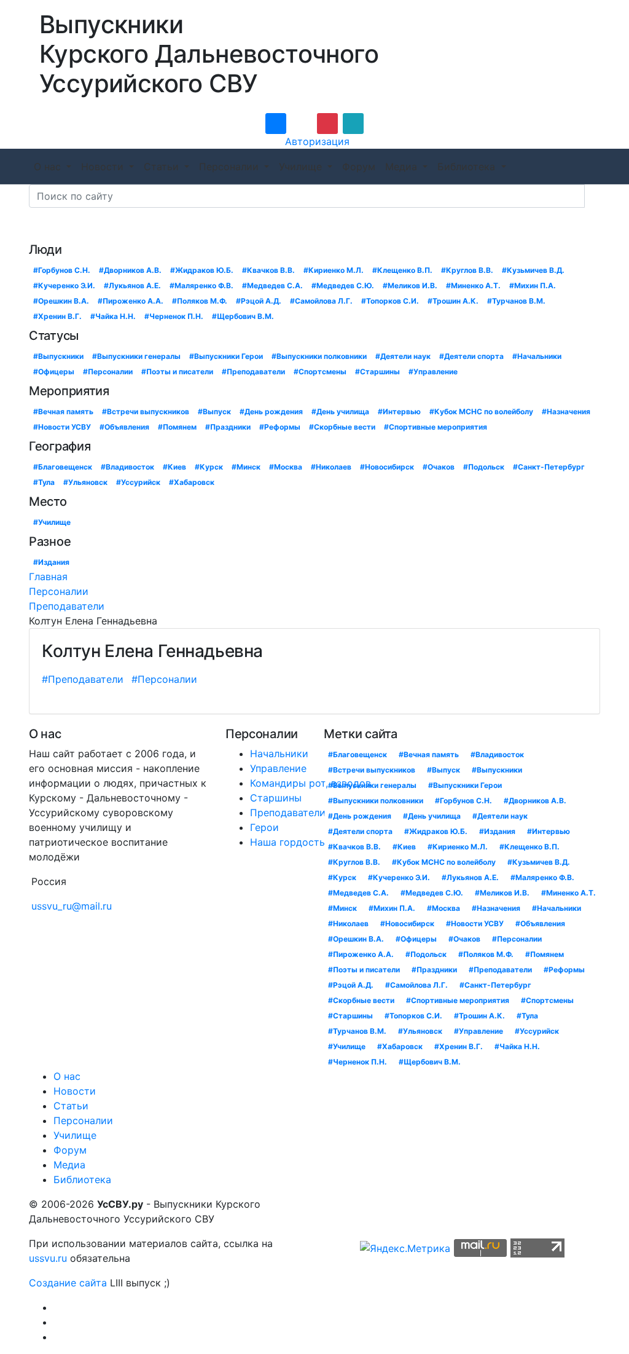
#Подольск (483, 466)
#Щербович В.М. (243, 316)
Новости (104, 166)
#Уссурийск (138, 482)
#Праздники (228, 426)
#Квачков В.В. (268, 270)
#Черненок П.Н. (173, 316)
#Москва (285, 466)
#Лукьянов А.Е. (132, 285)
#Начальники (536, 356)
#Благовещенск (62, 466)
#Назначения (566, 411)
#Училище (52, 522)
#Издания (51, 562)
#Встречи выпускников (145, 411)
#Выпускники (58, 356)
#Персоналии (108, 371)
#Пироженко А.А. (130, 300)
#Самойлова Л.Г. (321, 300)
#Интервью (399, 411)
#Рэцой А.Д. (258, 300)
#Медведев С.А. (272, 285)
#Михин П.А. (532, 285)
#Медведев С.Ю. (342, 285)
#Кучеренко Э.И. (64, 285)
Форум (358, 166)
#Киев (174, 466)
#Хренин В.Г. (57, 316)
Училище (302, 166)
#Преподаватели (253, 371)
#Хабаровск (191, 482)
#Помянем (177, 426)
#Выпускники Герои (226, 356)
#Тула (44, 482)
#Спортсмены (320, 371)
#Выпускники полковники (319, 356)
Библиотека (467, 166)
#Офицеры (53, 371)
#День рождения (271, 411)
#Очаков (439, 466)
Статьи (163, 166)
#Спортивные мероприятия (435, 426)
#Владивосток (127, 466)
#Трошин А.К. (453, 300)
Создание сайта (68, 1283)
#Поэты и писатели (177, 371)
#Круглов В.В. (467, 270)
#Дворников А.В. (130, 270)
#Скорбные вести (342, 426)
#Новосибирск (387, 466)
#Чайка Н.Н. (113, 316)
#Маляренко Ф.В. (201, 285)
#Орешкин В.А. (61, 300)
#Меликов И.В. (410, 285)
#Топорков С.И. (390, 300)
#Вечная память (63, 411)
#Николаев (331, 466)
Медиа (402, 166)
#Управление (433, 371)
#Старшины (377, 371)
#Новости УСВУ (62, 426)
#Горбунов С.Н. (61, 270)
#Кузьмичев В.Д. (533, 270)
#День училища (340, 411)
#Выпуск (214, 411)
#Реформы (279, 426)
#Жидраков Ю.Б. (201, 270)
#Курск (209, 466)
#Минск (246, 466)
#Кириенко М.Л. (333, 270)
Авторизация (317, 141)
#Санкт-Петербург (549, 466)
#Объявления (124, 426)
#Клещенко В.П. (402, 270)
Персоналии (230, 166)
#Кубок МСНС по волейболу (481, 411)
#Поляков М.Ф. (199, 300)
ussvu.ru (48, 1258)
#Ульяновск (85, 482)
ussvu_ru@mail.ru (71, 906)
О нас (49, 166)
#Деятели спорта (471, 356)
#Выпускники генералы (136, 356)
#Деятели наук (403, 356)
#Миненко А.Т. (473, 285)
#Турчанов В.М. (516, 300)
